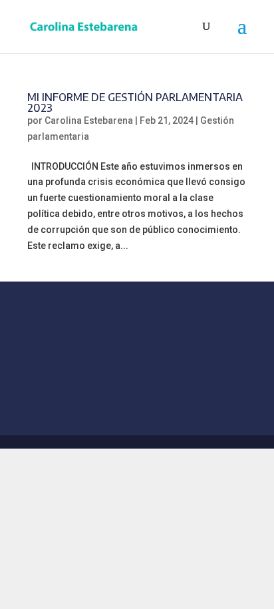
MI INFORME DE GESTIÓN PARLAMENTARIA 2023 (135, 102)
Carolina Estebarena (89, 120)
